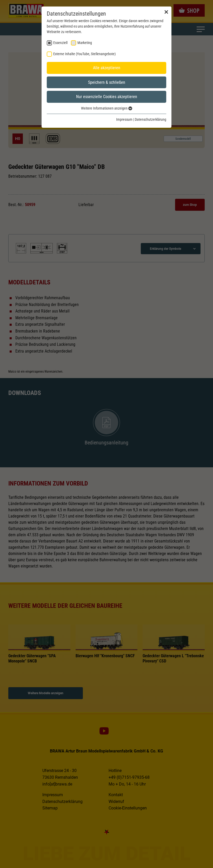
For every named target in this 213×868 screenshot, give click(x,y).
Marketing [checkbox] (84, 43)
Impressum (124, 119)
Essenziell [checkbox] (60, 43)
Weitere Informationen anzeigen (104, 108)
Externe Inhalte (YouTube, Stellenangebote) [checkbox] (84, 54)
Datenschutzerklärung (150, 119)
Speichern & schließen (106, 82)
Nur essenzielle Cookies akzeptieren (106, 96)
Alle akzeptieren (106, 67)
